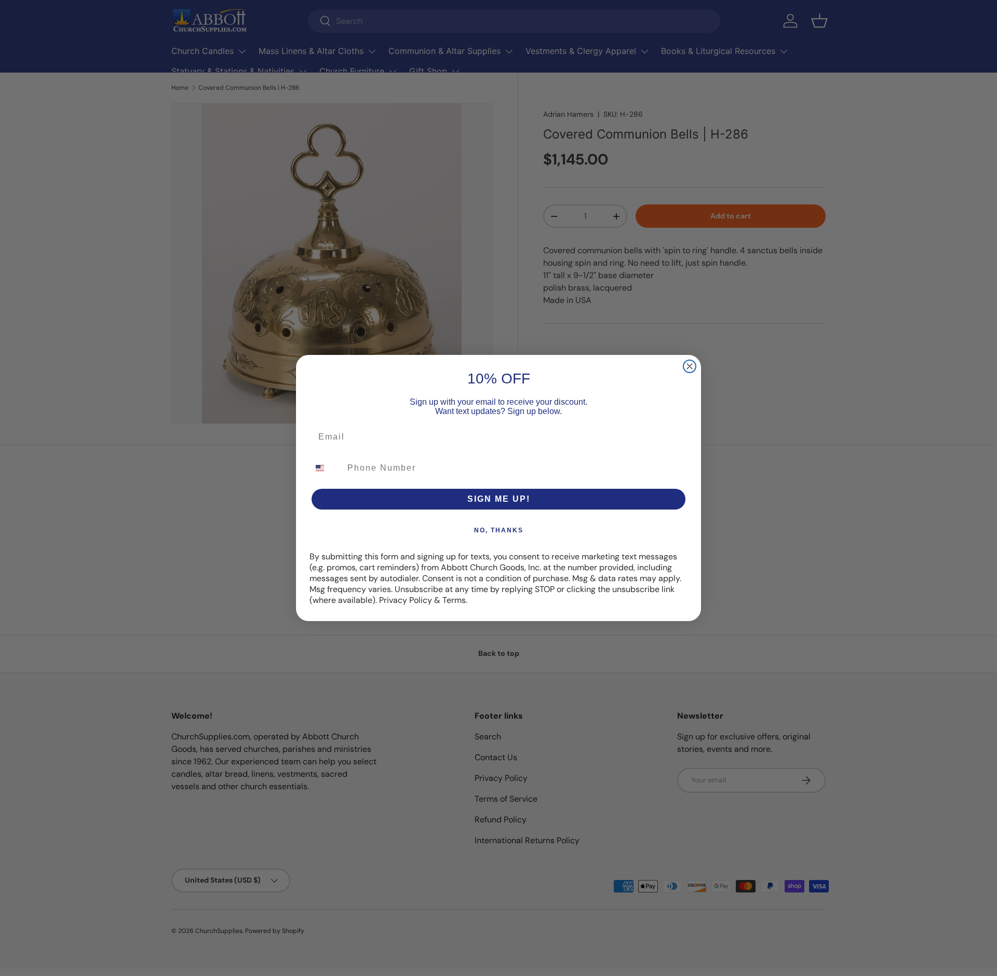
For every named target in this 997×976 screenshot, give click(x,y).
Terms (454, 600)
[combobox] (326, 468)
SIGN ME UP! (498, 498)
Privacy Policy (405, 600)
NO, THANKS (498, 530)
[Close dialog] (689, 366)
